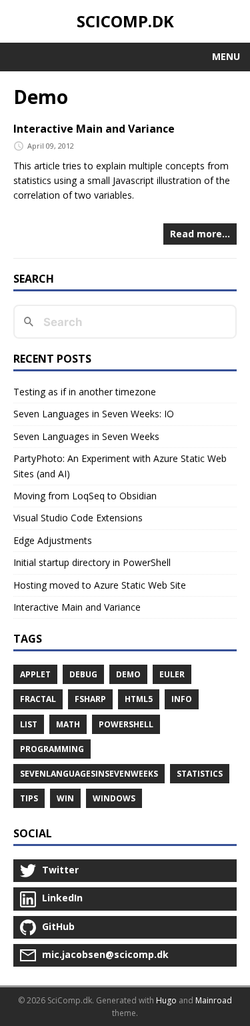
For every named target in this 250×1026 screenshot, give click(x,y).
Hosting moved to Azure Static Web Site (99, 585)
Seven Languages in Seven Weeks (86, 436)
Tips (29, 798)
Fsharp (90, 699)
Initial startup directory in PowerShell (92, 562)
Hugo (166, 1000)
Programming (52, 749)
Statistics (200, 773)
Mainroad (213, 1000)
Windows (114, 798)
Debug (83, 674)
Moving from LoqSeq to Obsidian (85, 495)
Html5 (139, 699)
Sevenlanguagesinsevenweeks (89, 773)
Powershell (126, 724)
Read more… (200, 233)
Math (68, 724)
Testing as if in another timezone (84, 391)
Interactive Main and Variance (94, 128)
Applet (35, 674)
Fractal (38, 699)
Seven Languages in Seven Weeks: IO (93, 413)
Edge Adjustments (52, 540)
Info (181, 699)
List (28, 724)
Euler (172, 674)
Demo (128, 674)
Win (65, 798)
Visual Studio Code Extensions (78, 517)
